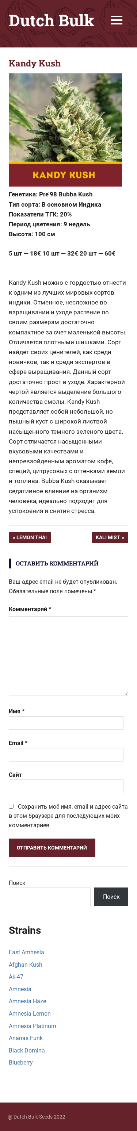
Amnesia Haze (27, 1001)
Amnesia (20, 989)
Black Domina (27, 1050)
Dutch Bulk (51, 20)
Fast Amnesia (26, 952)
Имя (16, 711)
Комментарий (30, 609)
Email (18, 743)
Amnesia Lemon (30, 1013)
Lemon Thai (33, 538)
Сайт (15, 774)
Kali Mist (111, 538)
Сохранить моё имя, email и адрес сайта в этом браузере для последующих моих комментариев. (68, 816)
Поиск (17, 882)
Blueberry (21, 1062)
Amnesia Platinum (32, 1026)
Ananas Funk (26, 1038)
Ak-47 (16, 976)
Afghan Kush (25, 964)
